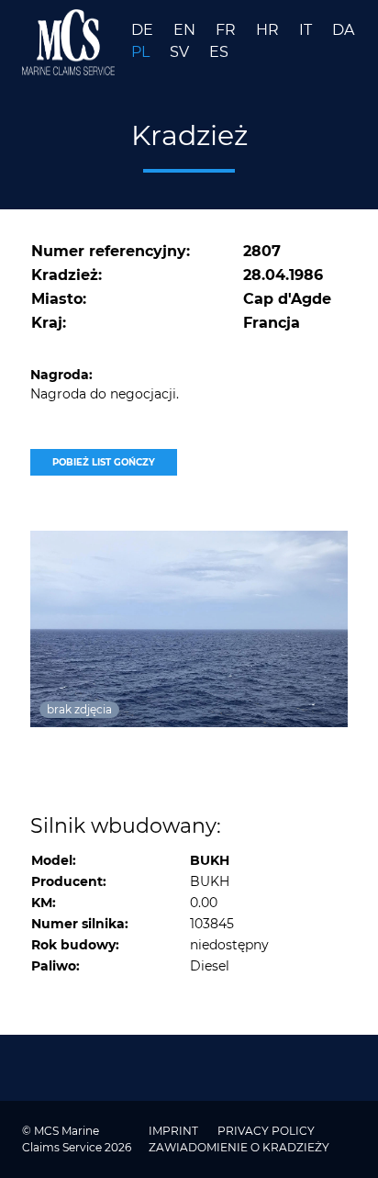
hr (269, 30)
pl (142, 52)
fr (227, 30)
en (186, 30)
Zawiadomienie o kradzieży (239, 1147)
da (343, 30)
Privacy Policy (266, 1131)
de (144, 30)
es (218, 52)
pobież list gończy (103, 462)
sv (181, 52)
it (307, 30)
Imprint (175, 1131)
